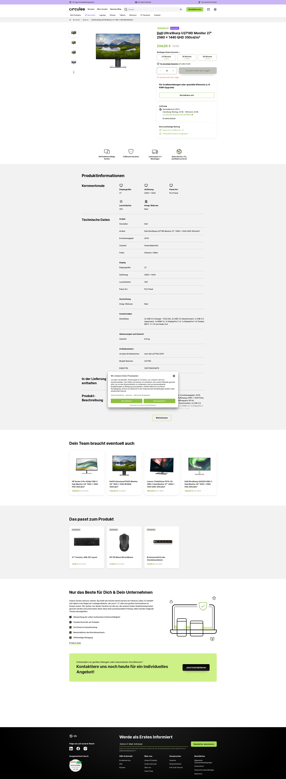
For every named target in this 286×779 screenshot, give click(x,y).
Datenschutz (199, 766)
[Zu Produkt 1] (73, 33)
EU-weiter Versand (144, 2)
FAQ (120, 764)
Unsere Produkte (150, 760)
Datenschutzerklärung (126, 750)
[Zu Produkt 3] (73, 52)
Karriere (122, 767)
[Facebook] (78, 748)
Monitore (85, 20)
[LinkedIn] (71, 748)
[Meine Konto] (215, 9)
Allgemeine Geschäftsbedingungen (203, 761)
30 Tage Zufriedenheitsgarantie (83, 2)
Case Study (148, 771)
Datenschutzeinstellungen (204, 770)
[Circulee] (77, 9)
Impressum (198, 774)
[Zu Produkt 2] (73, 42)
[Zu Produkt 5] (73, 72)
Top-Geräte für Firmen (209, 2)
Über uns (147, 767)
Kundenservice (124, 760)
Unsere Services (150, 764)
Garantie (172, 760)
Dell (160, 33)
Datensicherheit (175, 764)
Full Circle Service (176, 767)
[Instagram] (85, 748)
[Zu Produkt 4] (73, 62)
